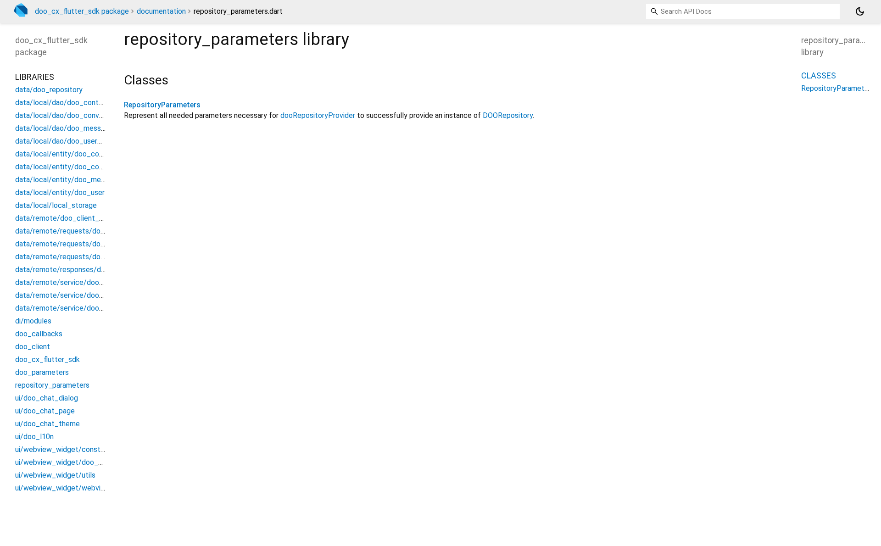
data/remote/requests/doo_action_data (81, 244)
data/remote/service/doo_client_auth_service (91, 295)
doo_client (32, 346)
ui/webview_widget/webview (62, 488)
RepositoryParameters (162, 104)
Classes (818, 75)
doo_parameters (42, 372)
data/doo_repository (49, 89)
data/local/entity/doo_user (60, 192)
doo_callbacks (38, 333)
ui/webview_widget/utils (55, 475)
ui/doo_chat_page (45, 411)
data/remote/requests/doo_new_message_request (100, 256)
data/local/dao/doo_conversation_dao (78, 115)
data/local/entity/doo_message (67, 179)
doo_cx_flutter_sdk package (82, 11)
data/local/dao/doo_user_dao (64, 141)
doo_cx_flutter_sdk (47, 359)
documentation (161, 11)
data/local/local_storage (56, 205)
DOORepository (508, 115)
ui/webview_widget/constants (65, 449)
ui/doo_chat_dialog (46, 398)
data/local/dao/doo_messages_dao (74, 128)
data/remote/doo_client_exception (73, 218)
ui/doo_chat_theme (47, 423)
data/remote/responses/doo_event (73, 269)
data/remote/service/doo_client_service (82, 308)
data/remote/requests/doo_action (72, 231)
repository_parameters (52, 385)
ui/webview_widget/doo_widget (68, 462)
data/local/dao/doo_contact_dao (70, 102)
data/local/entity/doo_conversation (74, 166)
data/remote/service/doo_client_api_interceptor (95, 282)
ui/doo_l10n (34, 436)
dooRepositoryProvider (317, 115)
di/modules (33, 321)
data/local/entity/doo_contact (66, 154)
